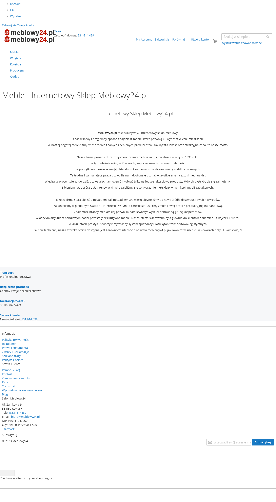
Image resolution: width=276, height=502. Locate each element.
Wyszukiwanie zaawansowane (22, 390)
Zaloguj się (162, 39)
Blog (5, 394)
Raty (5, 382)
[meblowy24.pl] (29, 36)
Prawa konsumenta (15, 348)
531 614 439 (86, 35)
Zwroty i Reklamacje (15, 352)
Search (58, 31)
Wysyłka (15, 16)
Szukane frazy (11, 356)
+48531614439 (16, 412)
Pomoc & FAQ (11, 370)
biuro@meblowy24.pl (25, 417)
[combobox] (246, 36)
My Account (144, 39)
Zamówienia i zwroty (16, 378)
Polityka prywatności (15, 340)
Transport (8, 386)
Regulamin (9, 344)
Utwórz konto (200, 39)
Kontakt (15, 4)
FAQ (13, 10)
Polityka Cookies (12, 360)
